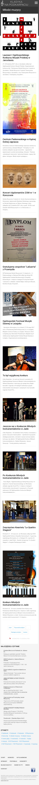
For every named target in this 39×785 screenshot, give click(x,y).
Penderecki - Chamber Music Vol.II (14, 718)
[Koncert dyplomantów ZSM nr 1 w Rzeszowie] (19, 176)
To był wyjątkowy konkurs (15, 375)
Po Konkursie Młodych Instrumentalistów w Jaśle (16, 476)
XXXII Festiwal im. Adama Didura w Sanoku (14, 659)
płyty (29, 738)
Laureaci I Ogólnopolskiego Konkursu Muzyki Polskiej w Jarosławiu (16, 58)
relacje (4, 741)
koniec (25, 632)
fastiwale (5, 733)
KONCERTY (23, 761)
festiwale (13, 733)
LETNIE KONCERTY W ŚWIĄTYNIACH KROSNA (14, 708)
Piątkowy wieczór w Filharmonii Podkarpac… (13, 687)
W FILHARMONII (22, 757)
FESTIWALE (13, 761)
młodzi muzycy (15, 736)
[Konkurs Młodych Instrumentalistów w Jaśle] (19, 574)
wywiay (34, 744)
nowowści (14, 738)
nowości (23, 738)
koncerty (5, 736)
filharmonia (29, 733)
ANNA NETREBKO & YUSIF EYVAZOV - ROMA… (14, 679)
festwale (21, 733)
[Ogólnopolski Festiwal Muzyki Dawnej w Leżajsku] (19, 304)
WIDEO (27, 765)
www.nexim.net (4, 780)
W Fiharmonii (13, 741)
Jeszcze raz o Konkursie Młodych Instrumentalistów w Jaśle (19, 427)
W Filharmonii (24, 741)
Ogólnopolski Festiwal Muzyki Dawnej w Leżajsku (17, 322)
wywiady (27, 744)
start (10, 627)
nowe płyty (6, 738)
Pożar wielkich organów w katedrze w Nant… (15, 670)
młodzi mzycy (26, 736)
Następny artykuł (16, 632)
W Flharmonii (18, 744)
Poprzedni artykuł (19, 627)
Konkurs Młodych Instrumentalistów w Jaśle (16, 603)
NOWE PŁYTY (18, 765)
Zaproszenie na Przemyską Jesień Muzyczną (14, 698)
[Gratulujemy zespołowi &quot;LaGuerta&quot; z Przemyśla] (19, 240)
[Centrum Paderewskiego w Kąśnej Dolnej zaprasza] (19, 108)
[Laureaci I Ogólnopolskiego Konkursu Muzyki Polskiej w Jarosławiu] (19, 33)
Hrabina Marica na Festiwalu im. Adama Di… (15, 651)
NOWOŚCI (11, 757)
